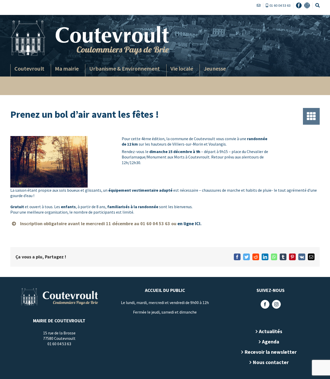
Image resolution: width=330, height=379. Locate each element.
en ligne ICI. (189, 223)
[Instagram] (276, 304)
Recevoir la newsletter (270, 352)
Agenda (270, 341)
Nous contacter (271, 362)
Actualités (270, 331)
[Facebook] (265, 304)
